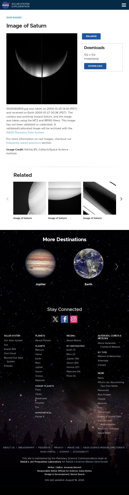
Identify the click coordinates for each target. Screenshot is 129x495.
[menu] (124, 5)
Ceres (38, 394)
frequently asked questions (23, 143)
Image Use (73, 448)
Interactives (104, 412)
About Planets (43, 340)
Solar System (12, 336)
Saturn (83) (73, 363)
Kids (100, 408)
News (101, 378)
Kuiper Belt (10, 349)
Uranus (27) (73, 367)
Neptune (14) (73, 371)
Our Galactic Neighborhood (19, 13)
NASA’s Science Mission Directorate (87, 462)
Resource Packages (108, 429)
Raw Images (14, 17)
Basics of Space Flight (109, 416)
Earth (88, 284)
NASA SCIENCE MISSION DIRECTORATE (104, 448)
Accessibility (81, 452)
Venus (38, 354)
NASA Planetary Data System (25, 132)
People (101, 399)
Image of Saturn (22, 218)
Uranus (39, 376)
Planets (40, 336)
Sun (6, 345)
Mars (37, 363)
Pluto (38, 390)
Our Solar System (13, 340)
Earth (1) (71, 350)
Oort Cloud (10, 353)
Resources (103, 390)
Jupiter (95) (73, 359)
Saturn (38, 371)
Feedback (44, 448)
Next (121, 199)
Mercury (39, 350)
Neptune (40, 380)
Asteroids (103, 361)
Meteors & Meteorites (109, 356)
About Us (9, 448)
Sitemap (64, 452)
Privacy (58, 448)
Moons (71, 336)
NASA (4, 5)
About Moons (74, 340)
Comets (102, 365)
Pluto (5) (71, 376)
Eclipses (8, 366)
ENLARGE (91, 36)
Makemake (41, 398)
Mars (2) (71, 354)
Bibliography (26, 448)
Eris (37, 407)
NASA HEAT (104, 433)
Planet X (39, 416)
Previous (7, 199)
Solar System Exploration (19, 5)
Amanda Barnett (72, 467)
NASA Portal (48, 452)
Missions (102, 403)
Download (95, 66)
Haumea (39, 403)
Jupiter (41, 284)
